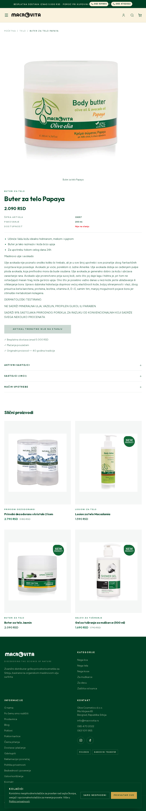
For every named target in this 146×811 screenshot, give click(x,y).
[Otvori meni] (6, 15)
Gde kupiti (10, 753)
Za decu (82, 682)
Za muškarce (84, 677)
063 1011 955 (84, 730)
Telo (23, 31)
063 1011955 (100, 4)
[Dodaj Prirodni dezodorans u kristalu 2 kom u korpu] (66, 425)
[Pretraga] (132, 15)
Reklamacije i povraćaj (17, 759)
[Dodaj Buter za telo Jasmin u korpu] (66, 534)
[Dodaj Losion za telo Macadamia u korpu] (137, 425)
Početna (10, 31)
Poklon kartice (12, 736)
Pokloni (8, 730)
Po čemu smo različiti (16, 713)
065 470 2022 (85, 726)
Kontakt (9, 782)
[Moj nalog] (123, 15)
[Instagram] (80, 740)
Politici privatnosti (19, 801)
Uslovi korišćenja (13, 776)
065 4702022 (123, 4)
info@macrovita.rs (88, 720)
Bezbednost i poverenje (17, 770)
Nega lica (82, 659)
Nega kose (83, 671)
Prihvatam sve (124, 795)
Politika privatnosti (15, 764)
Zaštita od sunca (87, 688)
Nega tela (82, 665)
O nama (8, 707)
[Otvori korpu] (140, 15)
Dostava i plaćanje (14, 747)
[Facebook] (90, 740)
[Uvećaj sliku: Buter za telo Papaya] (73, 107)
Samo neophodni (95, 795)
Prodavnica (10, 719)
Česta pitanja (12, 742)
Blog (6, 724)
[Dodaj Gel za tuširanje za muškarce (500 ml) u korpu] (137, 534)
